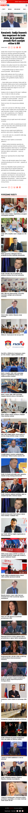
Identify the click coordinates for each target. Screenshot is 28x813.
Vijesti (3, 9)
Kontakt (13, 811)
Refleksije (17, 9)
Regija (10, 9)
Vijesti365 (11, 808)
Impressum (7, 811)
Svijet (25, 9)
